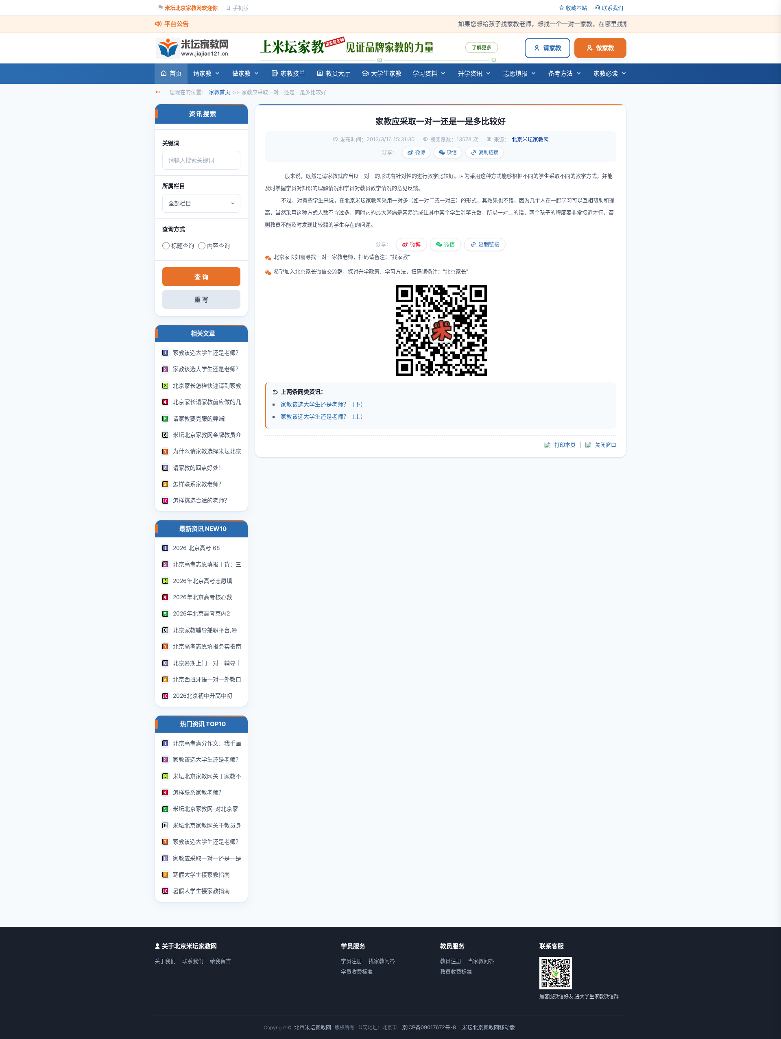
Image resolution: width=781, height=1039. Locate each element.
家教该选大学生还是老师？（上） (323, 416)
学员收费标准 (357, 971)
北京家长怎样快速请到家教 (207, 385)
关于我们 (165, 961)
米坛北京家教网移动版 (488, 1027)
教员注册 (450, 961)
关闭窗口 (605, 444)
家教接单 (293, 73)
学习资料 (425, 73)
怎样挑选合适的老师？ (201, 500)
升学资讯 (470, 73)
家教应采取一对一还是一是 (207, 858)
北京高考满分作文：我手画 (207, 743)
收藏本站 (576, 7)
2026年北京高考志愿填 (202, 580)
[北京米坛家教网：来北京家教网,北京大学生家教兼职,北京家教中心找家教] (194, 48)
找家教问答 (382, 961)
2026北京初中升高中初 (202, 695)
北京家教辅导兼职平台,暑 (205, 629)
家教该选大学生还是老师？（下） (323, 404)
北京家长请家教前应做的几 (207, 401)
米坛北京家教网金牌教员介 (207, 434)
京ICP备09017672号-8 (429, 1027)
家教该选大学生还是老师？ (207, 352)
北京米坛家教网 (363, 200)
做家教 (605, 48)
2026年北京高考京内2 (201, 613)
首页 (176, 73)
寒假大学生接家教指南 (201, 874)
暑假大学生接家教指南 (201, 890)
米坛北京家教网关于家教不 (207, 776)
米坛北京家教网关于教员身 (207, 825)
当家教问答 (481, 961)
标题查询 (182, 245)
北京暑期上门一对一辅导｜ (207, 662)
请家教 (552, 48)
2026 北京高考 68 (196, 547)
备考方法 (560, 73)
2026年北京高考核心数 (202, 597)
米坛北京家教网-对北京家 (205, 808)
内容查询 (218, 245)
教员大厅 (338, 73)
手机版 (241, 7)
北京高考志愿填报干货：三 (207, 564)
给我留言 (220, 961)
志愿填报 (515, 73)
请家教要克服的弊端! (199, 418)
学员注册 (351, 961)
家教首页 (219, 92)
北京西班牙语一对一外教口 (207, 679)
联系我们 (612, 7)
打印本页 (565, 444)
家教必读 (605, 73)
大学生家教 (386, 73)
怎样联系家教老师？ (198, 483)
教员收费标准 (456, 971)
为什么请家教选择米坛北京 (207, 450)
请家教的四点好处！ (198, 467)
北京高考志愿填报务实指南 (207, 646)
